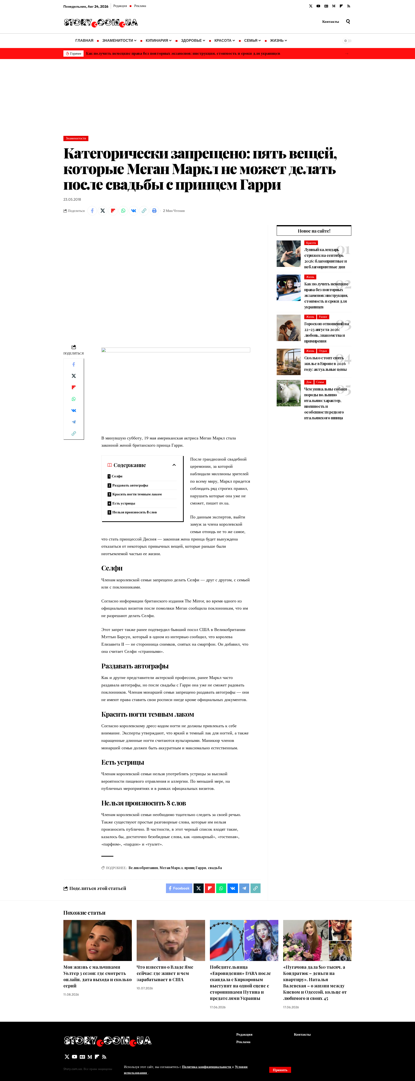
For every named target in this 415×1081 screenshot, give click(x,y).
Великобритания (143, 867)
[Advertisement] (207, 95)
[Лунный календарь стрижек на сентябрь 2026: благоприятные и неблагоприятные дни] (289, 253)
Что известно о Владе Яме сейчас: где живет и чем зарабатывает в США (165, 973)
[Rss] (349, 6)
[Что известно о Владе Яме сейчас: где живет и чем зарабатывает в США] (171, 940)
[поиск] (348, 21)
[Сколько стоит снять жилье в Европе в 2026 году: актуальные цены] (289, 362)
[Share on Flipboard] (113, 211)
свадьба (215, 867)
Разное (323, 316)
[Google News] (326, 6)
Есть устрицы (123, 503)
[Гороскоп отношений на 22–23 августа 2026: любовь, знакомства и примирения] (289, 328)
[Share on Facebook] (92, 211)
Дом (308, 382)
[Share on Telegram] (73, 422)
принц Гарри (195, 867)
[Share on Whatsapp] (123, 211)
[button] (346, 53)
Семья (320, 382)
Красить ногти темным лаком (137, 494)
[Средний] (334, 6)
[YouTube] (318, 6)
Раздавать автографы (130, 485)
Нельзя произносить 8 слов (134, 512)
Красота (311, 243)
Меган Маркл (171, 867)
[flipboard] (341, 6)
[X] (311, 6)
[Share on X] (102, 211)
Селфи (117, 476)
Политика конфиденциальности (207, 1066)
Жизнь (310, 277)
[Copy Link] (144, 211)
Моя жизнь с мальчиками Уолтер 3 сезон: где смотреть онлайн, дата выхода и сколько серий (97, 976)
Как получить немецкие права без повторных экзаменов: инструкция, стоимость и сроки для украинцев (183, 53)
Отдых (323, 351)
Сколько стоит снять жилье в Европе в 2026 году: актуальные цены (325, 363)
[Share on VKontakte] (133, 211)
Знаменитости (76, 138)
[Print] (154, 211)
